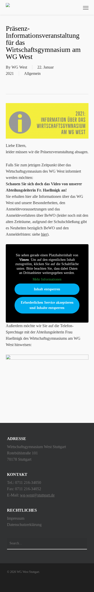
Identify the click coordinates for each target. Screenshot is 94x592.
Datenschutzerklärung (24, 524)
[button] (85, 7)
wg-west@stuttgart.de (37, 495)
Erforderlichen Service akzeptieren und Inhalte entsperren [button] (47, 305)
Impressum (15, 518)
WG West (19, 67)
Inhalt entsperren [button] (47, 289)
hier (44, 234)
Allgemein (32, 73)
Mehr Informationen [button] (47, 279)
